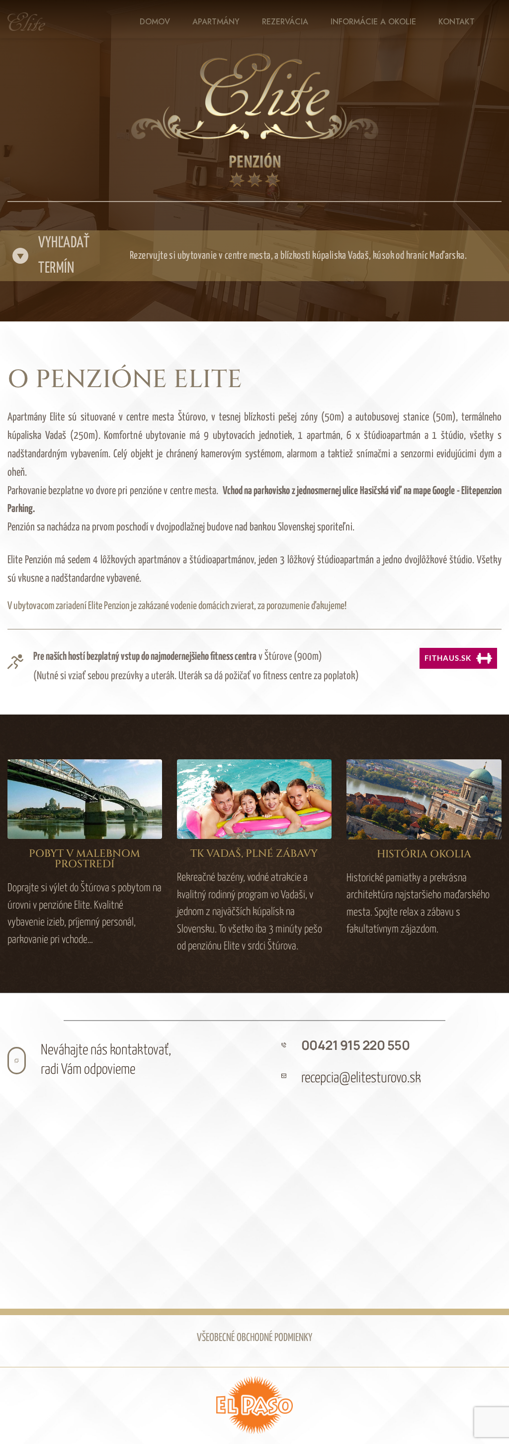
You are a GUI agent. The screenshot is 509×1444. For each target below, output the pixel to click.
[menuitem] (154, 22)
